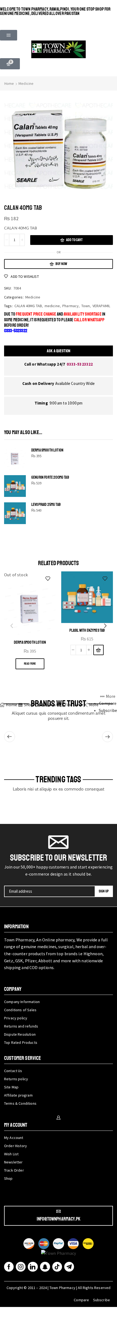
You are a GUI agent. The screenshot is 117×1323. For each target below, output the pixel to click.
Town (85, 305)
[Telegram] (69, 1267)
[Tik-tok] (57, 1267)
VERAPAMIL (101, 305)
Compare (81, 1299)
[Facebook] (9, 1267)
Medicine (26, 83)
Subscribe (101, 1299)
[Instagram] (21, 1267)
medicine (52, 305)
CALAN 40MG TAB (28, 305)
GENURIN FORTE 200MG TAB (50, 477)
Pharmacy (70, 305)
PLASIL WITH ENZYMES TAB (87, 630)
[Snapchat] (45, 1267)
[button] (8, 35)
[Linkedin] (33, 1267)
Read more (30, 663)
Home (9, 83)
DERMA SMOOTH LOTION (47, 450)
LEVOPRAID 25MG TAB (46, 504)
